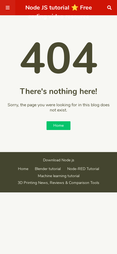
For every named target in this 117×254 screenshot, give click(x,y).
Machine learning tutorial (58, 176)
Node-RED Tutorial (83, 168)
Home (58, 125)
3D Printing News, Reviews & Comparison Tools (58, 182)
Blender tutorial (48, 168)
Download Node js (58, 160)
